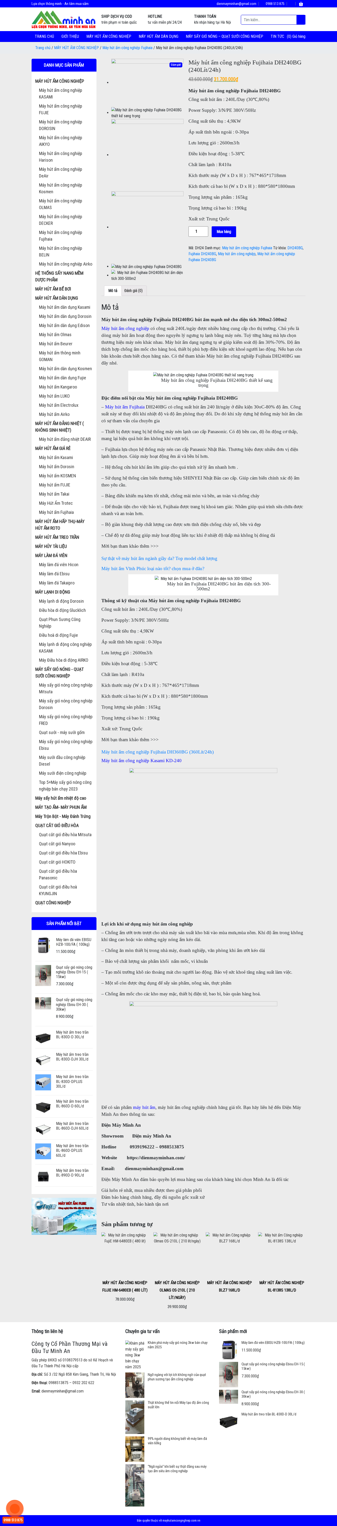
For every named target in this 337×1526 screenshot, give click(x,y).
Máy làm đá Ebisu (54, 573)
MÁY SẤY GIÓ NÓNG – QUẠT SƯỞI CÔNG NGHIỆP (224, 36)
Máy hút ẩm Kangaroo (58, 386)
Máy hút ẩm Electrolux (58, 405)
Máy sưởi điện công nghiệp (62, 773)
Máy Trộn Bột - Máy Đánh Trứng (63, 816)
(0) (289, 36)
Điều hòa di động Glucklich (62, 610)
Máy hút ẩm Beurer (56, 343)
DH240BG (295, 248)
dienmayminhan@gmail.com (236, 4)
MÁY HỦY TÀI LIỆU (51, 546)
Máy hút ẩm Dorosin (56, 466)
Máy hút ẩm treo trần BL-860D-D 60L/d (72, 1103)
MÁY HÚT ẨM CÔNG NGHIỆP (108, 36)
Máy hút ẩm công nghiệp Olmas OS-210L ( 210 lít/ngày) (177, 1290)
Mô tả (112, 290)
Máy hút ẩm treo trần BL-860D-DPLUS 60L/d (72, 1150)
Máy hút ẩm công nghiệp (237, 253)
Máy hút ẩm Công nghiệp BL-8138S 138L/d (281, 1286)
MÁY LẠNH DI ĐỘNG (52, 592)
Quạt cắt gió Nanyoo (57, 843)
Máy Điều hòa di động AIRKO (63, 660)
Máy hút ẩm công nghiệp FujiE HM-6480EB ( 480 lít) (125, 1286)
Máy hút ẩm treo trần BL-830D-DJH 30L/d (72, 1057)
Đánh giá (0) (133, 290)
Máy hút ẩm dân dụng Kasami (64, 307)
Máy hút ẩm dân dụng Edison (64, 325)
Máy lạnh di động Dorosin (61, 601)
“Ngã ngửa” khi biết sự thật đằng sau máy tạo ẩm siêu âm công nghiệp (177, 1468)
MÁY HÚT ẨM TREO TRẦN (57, 537)
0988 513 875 (274, 4)
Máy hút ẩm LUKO (54, 396)
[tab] (113, 291)
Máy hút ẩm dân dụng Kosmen (65, 368)
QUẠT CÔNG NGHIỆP (53, 902)
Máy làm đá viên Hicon (58, 564)
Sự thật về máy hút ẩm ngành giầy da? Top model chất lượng (159, 558)
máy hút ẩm (144, 1107)
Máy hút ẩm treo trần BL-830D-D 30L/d (72, 1034)
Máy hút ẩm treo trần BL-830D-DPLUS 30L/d (72, 1081)
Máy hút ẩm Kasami (56, 457)
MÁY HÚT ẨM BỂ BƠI (53, 288)
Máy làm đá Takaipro (57, 582)
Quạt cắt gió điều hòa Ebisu (63, 852)
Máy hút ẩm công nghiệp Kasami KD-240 (141, 760)
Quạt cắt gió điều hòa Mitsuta (65, 834)
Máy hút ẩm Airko (54, 414)
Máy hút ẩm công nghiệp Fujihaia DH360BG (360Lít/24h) (157, 751)
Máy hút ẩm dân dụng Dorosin (65, 316)
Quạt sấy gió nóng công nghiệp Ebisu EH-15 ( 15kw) (74, 972)
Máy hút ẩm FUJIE (54, 484)
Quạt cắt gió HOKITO (57, 862)
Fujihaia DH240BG (202, 253)
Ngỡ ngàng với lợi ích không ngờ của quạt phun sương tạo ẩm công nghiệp (177, 1376)
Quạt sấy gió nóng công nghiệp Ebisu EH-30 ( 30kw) (74, 1004)
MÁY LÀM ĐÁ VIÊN (51, 555)
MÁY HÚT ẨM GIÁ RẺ (53, 448)
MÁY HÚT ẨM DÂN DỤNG (158, 36)
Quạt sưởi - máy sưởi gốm (62, 732)
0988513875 (58, 1382)
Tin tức (277, 36)
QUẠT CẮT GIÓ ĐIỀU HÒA (57, 825)
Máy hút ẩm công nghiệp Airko (65, 264)
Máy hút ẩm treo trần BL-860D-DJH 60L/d (72, 1126)
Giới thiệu (70, 36)
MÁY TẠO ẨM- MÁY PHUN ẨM (61, 807)
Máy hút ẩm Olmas (55, 334)
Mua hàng (224, 231)
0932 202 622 (83, 1382)
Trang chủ (44, 36)
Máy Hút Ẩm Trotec (56, 503)
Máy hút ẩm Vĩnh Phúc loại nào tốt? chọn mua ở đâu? (152, 568)
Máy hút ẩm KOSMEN (57, 475)
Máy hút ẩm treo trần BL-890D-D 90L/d (72, 1173)
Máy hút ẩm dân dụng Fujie (62, 377)
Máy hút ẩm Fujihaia (56, 512)
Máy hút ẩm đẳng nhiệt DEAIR (65, 439)
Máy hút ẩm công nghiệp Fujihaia (127, 47)
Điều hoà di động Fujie (58, 635)
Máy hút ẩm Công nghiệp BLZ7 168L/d (229, 1286)
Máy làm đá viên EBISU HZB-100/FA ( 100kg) (73, 942)
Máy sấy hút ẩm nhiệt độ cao (60, 798)
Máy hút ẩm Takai (54, 494)
